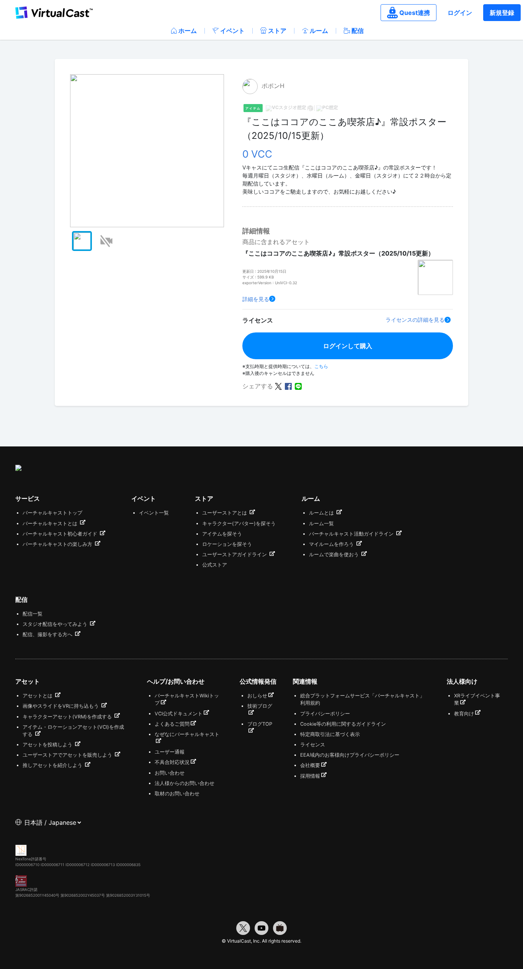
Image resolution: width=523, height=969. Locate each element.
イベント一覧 (154, 513)
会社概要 (310, 765)
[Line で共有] (298, 385)
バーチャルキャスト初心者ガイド (61, 534)
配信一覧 (32, 614)
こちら (321, 366)
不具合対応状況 (172, 762)
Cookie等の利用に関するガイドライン (343, 724)
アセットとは (38, 696)
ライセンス (312, 745)
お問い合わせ (170, 773)
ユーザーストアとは (225, 513)
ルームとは (322, 513)
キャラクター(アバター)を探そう (239, 523)
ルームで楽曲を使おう (334, 554)
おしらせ (257, 696)
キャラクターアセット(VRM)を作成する (68, 717)
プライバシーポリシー (325, 714)
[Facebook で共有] (288, 385)
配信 (357, 30)
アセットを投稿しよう (48, 745)
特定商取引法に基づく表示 (330, 734)
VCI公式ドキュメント (179, 714)
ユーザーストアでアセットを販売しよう (68, 755)
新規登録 (502, 12)
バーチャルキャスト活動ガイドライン (352, 534)
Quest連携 (414, 12)
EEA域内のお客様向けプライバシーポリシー (349, 755)
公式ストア (214, 565)
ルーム (319, 30)
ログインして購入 (347, 346)
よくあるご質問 (172, 724)
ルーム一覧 (321, 523)
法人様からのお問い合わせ (184, 783)
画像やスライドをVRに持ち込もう (61, 706)
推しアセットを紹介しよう (53, 765)
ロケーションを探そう (227, 544)
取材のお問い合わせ (177, 793)
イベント (232, 30)
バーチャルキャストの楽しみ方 (58, 544)
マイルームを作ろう (332, 544)
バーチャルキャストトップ (52, 513)
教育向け (464, 714)
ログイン (460, 12)
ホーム (187, 30)
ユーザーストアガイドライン (235, 554)
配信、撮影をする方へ (48, 634)
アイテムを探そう (222, 534)
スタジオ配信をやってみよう (56, 624)
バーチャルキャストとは (51, 523)
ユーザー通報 (170, 752)
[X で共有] (278, 385)
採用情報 (310, 776)
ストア (277, 30)
